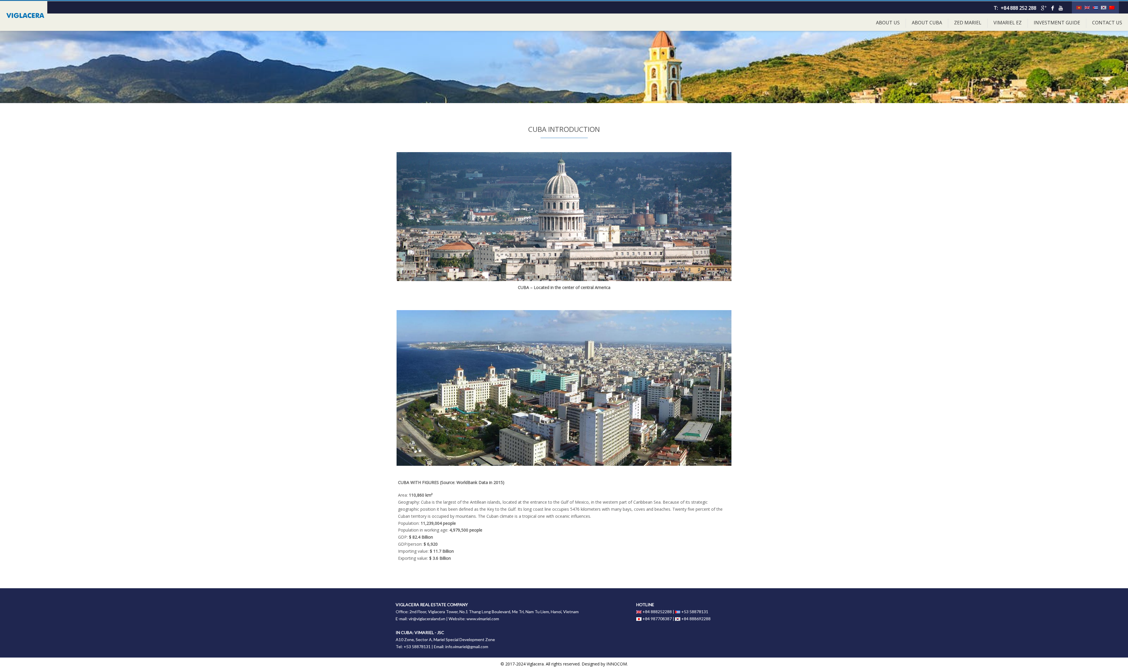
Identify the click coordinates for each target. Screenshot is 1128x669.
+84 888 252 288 (1018, 8)
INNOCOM (616, 664)
